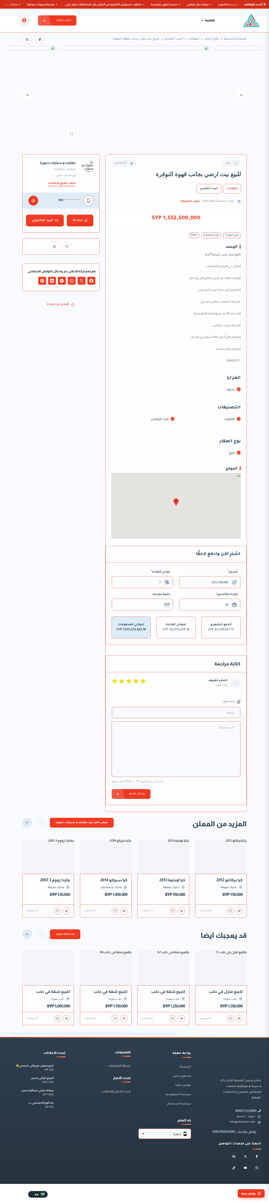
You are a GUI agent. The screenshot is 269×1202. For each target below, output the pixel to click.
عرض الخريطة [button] (190, 201)
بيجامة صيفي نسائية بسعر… (37, 1090)
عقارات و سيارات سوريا (58, 163)
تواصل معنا (183, 1085)
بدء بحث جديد (65, 934)
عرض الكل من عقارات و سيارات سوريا (82, 822)
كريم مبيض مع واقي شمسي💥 (35, 1065)
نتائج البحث (211, 39)
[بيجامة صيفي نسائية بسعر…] (61, 1092)
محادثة (77, 220)
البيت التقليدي (173, 39)
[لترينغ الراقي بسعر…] (61, 1080)
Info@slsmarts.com (242, 1122)
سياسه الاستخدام (179, 1104)
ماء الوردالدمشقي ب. (41, 1102)
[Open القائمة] (202, 20)
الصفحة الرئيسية (235, 39)
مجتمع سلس (182, 1076)
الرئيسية (185, 1067)
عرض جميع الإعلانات (62, 183)
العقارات (193, 39)
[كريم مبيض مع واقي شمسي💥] (61, 1068)
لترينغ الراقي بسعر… (42, 1077)
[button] (164, 1134)
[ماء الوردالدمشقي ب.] (61, 1105)
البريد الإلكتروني (42, 220)
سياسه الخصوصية (178, 1094)
